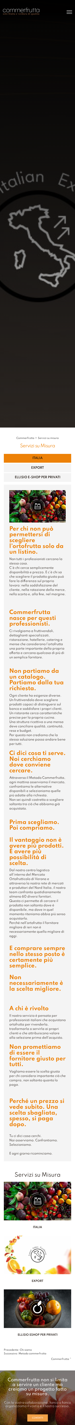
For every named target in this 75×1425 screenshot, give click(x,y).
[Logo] (21, 11)
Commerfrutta (25, 438)
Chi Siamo (26, 1350)
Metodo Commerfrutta (32, 1353)
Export (37, 467)
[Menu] (69, 12)
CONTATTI (37, 1418)
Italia (37, 458)
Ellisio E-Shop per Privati (37, 477)
